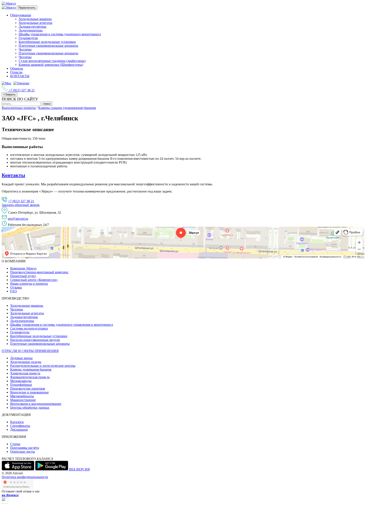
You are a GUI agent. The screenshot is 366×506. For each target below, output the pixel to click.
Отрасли (16, 72)
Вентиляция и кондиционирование (35, 404)
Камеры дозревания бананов (30, 369)
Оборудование (20, 15)
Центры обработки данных (29, 407)
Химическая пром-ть (25, 373)
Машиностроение (23, 400)
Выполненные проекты (19, 108)
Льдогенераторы (31, 30)
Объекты (16, 68)
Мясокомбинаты (22, 396)
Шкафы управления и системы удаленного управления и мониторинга (61, 324)
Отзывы (16, 287)
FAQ (13, 291)
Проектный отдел (23, 276)
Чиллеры (25, 49)
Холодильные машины (35, 19)
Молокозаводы (21, 381)
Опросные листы (22, 451)
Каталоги (17, 422)
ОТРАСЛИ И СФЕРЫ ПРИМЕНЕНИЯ (30, 351)
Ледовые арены (21, 358)
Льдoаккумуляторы (24, 317)
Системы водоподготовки (29, 328)
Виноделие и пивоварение (29, 392)
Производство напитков (27, 388)
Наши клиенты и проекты (29, 283)
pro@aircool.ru (18, 218)
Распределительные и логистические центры (42, 365)
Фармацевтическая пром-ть (30, 377)
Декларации (19, 429)
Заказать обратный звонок (21, 205)
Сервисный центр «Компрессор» (34, 280)
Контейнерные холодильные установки (47, 42)
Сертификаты (20, 426)
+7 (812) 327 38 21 (21, 201)
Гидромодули (28, 38)
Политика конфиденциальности (25, 477)
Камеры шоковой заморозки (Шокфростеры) (51, 64)
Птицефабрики (21, 384)
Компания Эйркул (23, 268)
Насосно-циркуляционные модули (35, 340)
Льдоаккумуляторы (32, 26)
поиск (47, 103)
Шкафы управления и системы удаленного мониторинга (60, 34)
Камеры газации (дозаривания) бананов (67, 108)
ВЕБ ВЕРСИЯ (79, 469)
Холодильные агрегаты (35, 23)
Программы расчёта (24, 448)
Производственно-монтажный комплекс (39, 272)
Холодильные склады (25, 362)
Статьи (15, 444)
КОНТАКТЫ (19, 76)
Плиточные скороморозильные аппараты (48, 45)
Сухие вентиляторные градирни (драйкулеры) (52, 61)
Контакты (13, 175)
